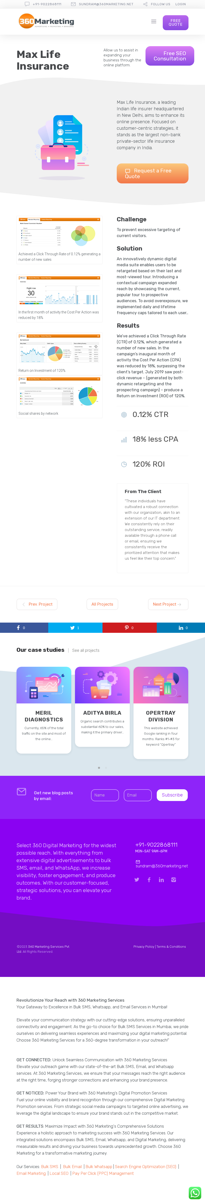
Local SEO (59, 1173)
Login (181, 4)
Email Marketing (31, 1173)
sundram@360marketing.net (106, 4)
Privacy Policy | (145, 946)
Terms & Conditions (171, 946)
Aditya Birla (102, 713)
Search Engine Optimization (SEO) (145, 1166)
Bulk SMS (49, 1166)
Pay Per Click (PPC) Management (103, 1173)
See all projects (86, 651)
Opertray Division (161, 716)
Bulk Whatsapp (99, 1166)
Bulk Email (72, 1166)
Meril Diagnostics (44, 716)
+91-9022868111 (47, 4)
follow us (160, 4)
